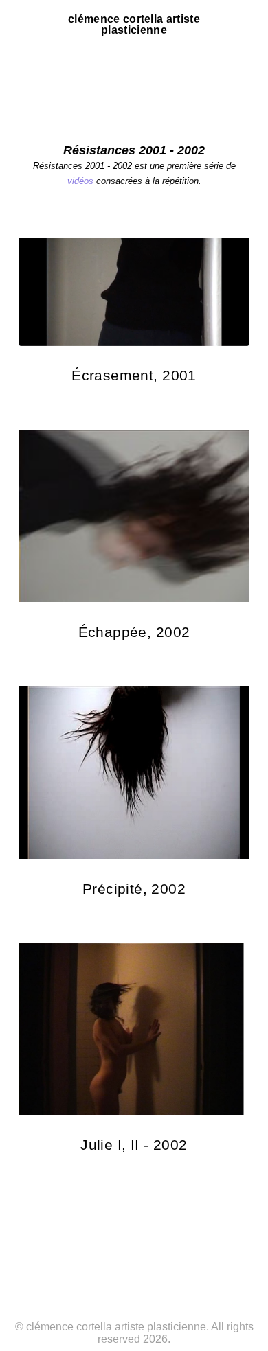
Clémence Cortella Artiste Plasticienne (134, 25)
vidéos (80, 181)
